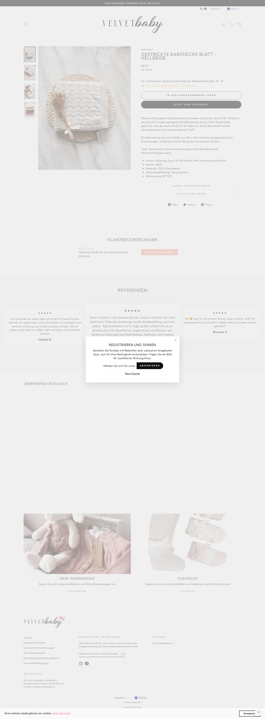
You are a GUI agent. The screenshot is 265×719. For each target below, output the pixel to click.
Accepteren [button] (250, 713)
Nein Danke (132, 373)
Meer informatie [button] (62, 713)
